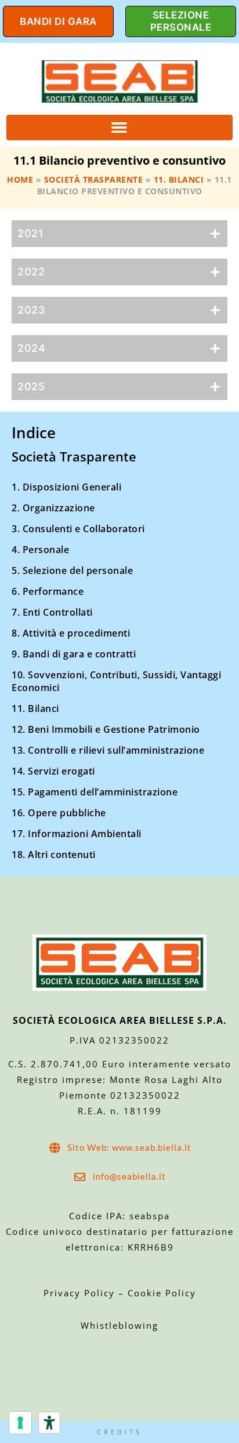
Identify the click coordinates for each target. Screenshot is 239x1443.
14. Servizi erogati (53, 771)
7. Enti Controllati (52, 612)
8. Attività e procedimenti (71, 633)
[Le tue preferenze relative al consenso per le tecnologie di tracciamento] (20, 1423)
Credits (119, 1431)
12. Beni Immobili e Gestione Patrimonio (106, 729)
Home (20, 179)
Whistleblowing (119, 1325)
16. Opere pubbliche (59, 812)
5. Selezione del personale (72, 570)
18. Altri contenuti (54, 854)
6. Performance (48, 591)
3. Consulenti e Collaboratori (78, 528)
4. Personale (40, 549)
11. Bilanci (179, 179)
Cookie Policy (162, 1293)
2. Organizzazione (53, 507)
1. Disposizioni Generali (66, 487)
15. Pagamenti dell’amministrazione (95, 792)
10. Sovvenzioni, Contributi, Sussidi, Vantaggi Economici (116, 681)
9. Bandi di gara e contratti (74, 654)
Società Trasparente (93, 179)
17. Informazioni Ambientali (77, 833)
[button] (119, 127)
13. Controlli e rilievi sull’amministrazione (108, 750)
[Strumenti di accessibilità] (49, 1423)
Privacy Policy (81, 1293)
